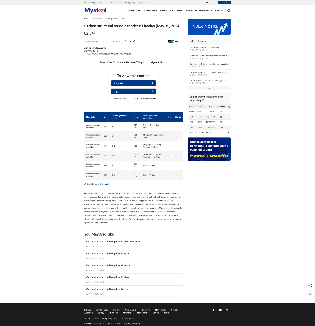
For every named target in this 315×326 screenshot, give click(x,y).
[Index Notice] (209, 27)
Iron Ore (116, 310)
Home (86, 18)
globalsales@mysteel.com (146, 98)
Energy (101, 312)
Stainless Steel (102, 310)
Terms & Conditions (114, 2)
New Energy (142, 312)
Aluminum (88, 312)
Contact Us (118, 318)
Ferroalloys (145, 310)
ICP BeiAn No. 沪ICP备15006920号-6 (129, 324)
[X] (169, 41)
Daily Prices (112, 18)
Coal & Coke (130, 310)
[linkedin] (172, 41)
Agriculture (127, 312)
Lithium (156, 312)
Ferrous (87, 310)
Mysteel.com (143, 2)
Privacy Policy (130, 2)
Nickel (167, 312)
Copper (174, 310)
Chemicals (113, 312)
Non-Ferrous (160, 310)
